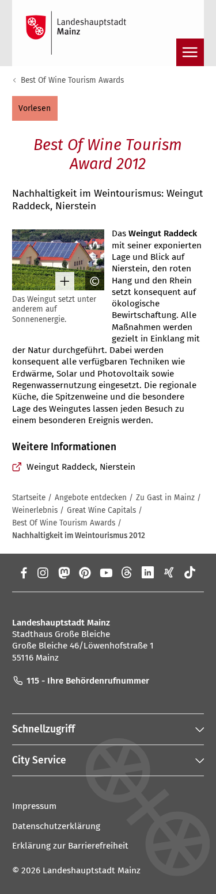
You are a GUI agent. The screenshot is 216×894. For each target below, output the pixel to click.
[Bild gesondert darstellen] (60, 281)
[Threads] (127, 572)
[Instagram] (42, 572)
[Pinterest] (85, 572)
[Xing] (169, 572)
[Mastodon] (63, 572)
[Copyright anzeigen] (90, 281)
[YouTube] (105, 572)
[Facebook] (24, 572)
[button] (35, 108)
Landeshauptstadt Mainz (92, 870)
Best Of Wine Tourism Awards (72, 80)
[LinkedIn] (147, 572)
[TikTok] (190, 572)
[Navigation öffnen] (190, 52)
